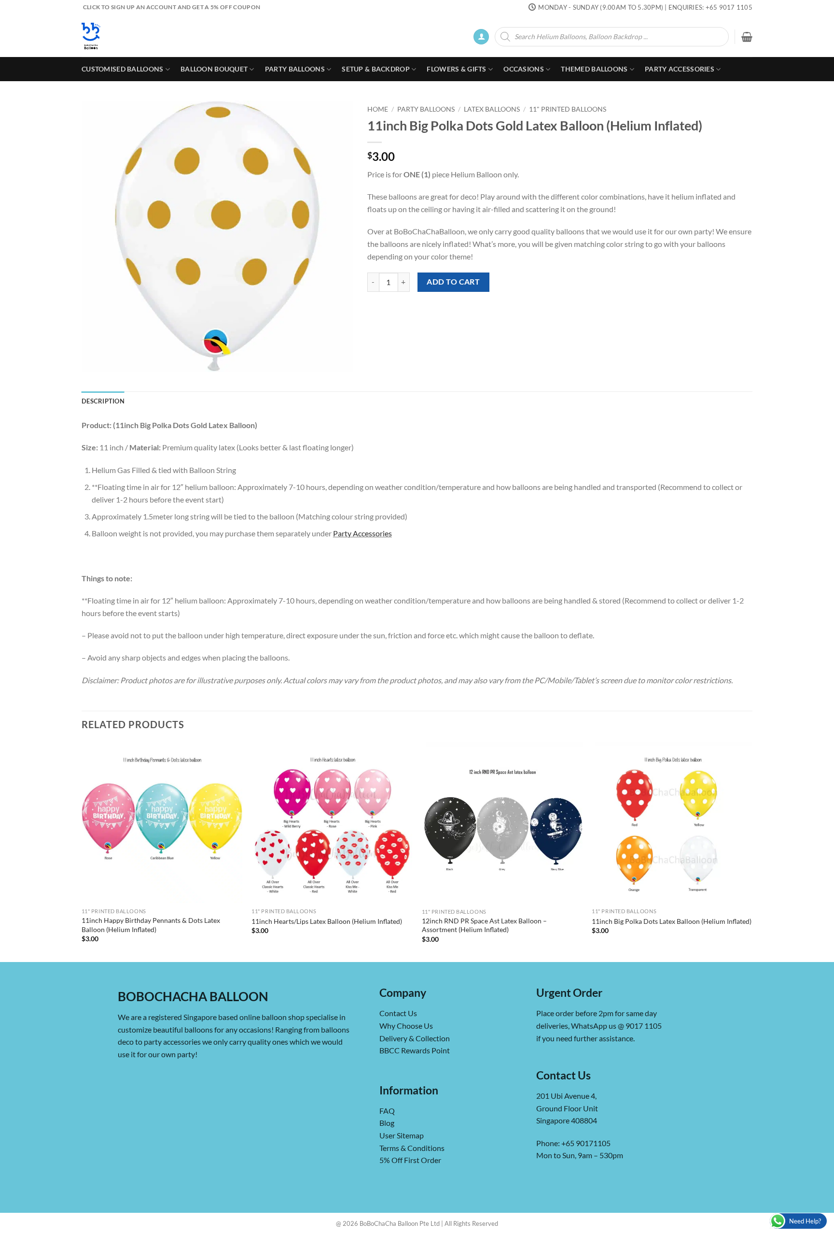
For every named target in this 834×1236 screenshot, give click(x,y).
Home (377, 109)
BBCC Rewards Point (414, 1050)
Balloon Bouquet (214, 69)
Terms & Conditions (412, 1147)
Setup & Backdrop (376, 69)
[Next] (752, 851)
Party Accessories (679, 69)
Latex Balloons (492, 109)
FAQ (387, 1110)
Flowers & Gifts (456, 69)
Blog (386, 1122)
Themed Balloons (594, 69)
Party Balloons (295, 69)
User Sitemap (401, 1135)
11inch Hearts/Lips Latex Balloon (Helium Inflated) (326, 921)
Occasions (523, 69)
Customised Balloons (122, 69)
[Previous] (82, 851)
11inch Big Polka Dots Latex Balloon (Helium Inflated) (671, 921)
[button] (481, 37)
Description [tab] (103, 401)
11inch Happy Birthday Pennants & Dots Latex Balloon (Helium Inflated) (151, 925)
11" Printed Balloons (567, 109)
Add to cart (453, 281)
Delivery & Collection (414, 1038)
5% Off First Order (410, 1159)
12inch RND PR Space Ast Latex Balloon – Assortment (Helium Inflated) (484, 925)
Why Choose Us (406, 1025)
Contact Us (398, 1013)
